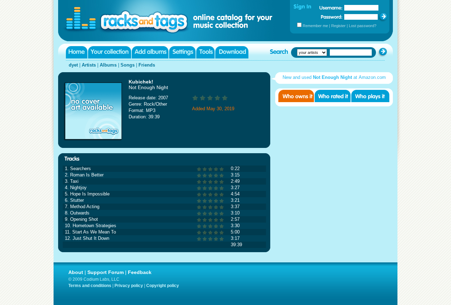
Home (76, 52)
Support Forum (105, 272)
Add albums (150, 52)
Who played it (370, 96)
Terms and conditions (89, 285)
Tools (205, 52)
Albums (108, 65)
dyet (73, 65)
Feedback (140, 272)
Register (338, 26)
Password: (331, 17)
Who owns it (296, 96)
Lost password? (362, 26)
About (75, 272)
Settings (182, 52)
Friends (146, 65)
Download (231, 52)
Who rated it (333, 96)
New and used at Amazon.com (334, 77)
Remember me (315, 26)
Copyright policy (162, 285)
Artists (89, 65)
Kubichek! (141, 82)
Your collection (109, 52)
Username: (330, 8)
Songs (128, 65)
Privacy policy (129, 285)
